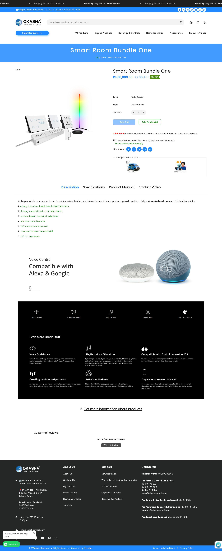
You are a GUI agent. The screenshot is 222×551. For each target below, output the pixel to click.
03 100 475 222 (149, 483)
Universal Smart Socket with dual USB (39, 216)
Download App (108, 473)
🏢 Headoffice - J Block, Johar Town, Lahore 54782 (32, 482)
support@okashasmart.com (156, 510)
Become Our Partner (112, 499)
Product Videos (109, 486)
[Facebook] (179, 10)
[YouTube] (196, 10)
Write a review (111, 445)
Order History (70, 492)
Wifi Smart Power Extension (34, 226)
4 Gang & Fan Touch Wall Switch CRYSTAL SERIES (44, 206)
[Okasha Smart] (28, 22)
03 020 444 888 (149, 490)
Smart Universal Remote (33, 221)
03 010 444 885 (189, 506)
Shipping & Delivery (111, 492)
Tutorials (67, 505)
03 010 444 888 (183, 500)
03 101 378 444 (26, 508)
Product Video (149, 187)
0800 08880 (167, 473)
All (97, 57)
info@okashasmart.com (33, 530)
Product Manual (121, 187)
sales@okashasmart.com (154, 493)
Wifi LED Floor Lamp (30, 236)
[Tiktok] (192, 10)
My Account (69, 486)
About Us (67, 473)
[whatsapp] (150, 149)
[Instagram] (188, 10)
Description (70, 187)
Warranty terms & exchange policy (119, 480)
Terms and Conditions (164, 548)
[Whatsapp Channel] (200, 10)
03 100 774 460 (149, 486)
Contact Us (69, 480)
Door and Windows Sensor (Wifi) (37, 231)
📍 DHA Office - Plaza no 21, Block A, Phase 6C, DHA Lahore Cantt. (33, 493)
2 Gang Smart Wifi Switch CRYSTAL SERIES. (41, 211)
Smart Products (30, 32)
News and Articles (72, 499)
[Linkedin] (204, 10)
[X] (184, 10)
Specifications (94, 187)
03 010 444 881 (180, 517)
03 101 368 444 (26, 505)
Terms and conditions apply (129, 143)
